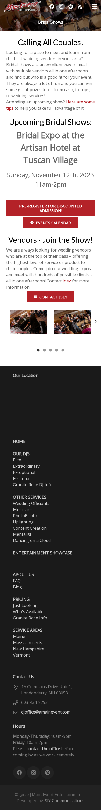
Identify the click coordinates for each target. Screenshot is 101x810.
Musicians (22, 509)
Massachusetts (27, 642)
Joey (67, 281)
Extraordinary (26, 466)
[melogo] (22, 6)
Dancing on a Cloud (32, 540)
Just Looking (25, 605)
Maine (19, 636)
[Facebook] (51, 6)
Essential (21, 478)
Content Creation (30, 528)
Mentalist (22, 534)
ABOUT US (23, 574)
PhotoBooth (25, 516)
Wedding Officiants (31, 503)
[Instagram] (61, 6)
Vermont (21, 655)
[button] (10, 321)
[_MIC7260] (28, 322)
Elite (17, 460)
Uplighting (23, 522)
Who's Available (28, 611)
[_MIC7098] (72, 322)
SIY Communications (64, 801)
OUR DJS (21, 454)
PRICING (21, 599)
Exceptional (24, 472)
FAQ (17, 581)
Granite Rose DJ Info (33, 485)
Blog (17, 587)
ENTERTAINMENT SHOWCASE (42, 553)
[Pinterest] (70, 6)
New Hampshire (28, 649)
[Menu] (94, 6)
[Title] (79, 6)
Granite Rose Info (30, 618)
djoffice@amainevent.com (45, 712)
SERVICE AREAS (27, 630)
